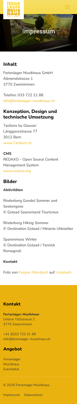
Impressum (11, 395)
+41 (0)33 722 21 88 (19, 334)
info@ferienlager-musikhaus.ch (29, 100)
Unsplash (63, 272)
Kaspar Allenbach (33, 272)
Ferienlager (12, 359)
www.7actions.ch (17, 142)
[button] (69, 7)
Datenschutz (33, 395)
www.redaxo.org (17, 170)
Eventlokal (11, 369)
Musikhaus (11, 364)
